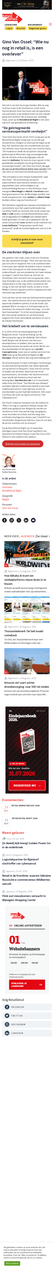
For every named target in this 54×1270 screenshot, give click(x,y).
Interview (7, 487)
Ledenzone (11, 24)
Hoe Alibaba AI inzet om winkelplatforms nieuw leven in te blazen (25, 579)
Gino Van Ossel (10, 508)
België (5, 499)
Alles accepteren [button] (12, 1263)
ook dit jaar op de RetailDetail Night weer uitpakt (25, 167)
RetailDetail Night (11, 490)
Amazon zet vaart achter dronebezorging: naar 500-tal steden (26, 684)
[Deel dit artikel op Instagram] (11, 520)
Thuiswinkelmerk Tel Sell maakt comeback (23, 633)
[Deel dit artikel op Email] (33, 520)
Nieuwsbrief (35, 24)
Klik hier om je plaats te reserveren (22, 443)
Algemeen (11, 60)
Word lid (21, 28)
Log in (9, 28)
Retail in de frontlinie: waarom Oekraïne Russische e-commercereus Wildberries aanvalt (26, 879)
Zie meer (41, 536)
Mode (8, 855)
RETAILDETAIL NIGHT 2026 (24, 818)
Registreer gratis (37, 28)
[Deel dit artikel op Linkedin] (26, 520)
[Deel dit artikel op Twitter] (19, 520)
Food (8, 838)
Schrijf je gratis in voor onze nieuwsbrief (27, 241)
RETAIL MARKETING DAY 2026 (26, 805)
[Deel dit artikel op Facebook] (4, 520)
